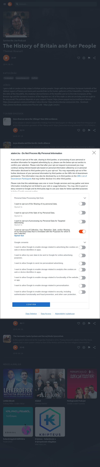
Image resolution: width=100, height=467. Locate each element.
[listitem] (50, 198)
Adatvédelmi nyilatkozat (64, 314)
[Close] (94, 153)
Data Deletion (31, 314)
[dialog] (50, 233)
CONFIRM (31, 304)
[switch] (82, 203)
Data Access (46, 314)
